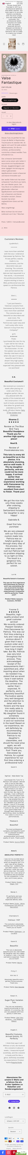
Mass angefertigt (10, 100)
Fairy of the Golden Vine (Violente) (16, 412)
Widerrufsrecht (17, 1148)
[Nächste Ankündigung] (25, 18)
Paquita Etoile (16, 1062)
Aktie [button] (5, 228)
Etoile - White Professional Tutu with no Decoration (15, 905)
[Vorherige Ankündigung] (3, 18)
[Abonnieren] (22, 1094)
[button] (4, 44)
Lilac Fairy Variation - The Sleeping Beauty (14, 1019)
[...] (8, 410)
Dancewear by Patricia (16, 1144)
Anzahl (4, 112)
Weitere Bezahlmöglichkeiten (14, 133)
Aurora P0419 (19, 842)
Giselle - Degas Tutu (16, 883)
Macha (19, 963)
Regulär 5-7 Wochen (11, 108)
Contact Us (21, 1153)
